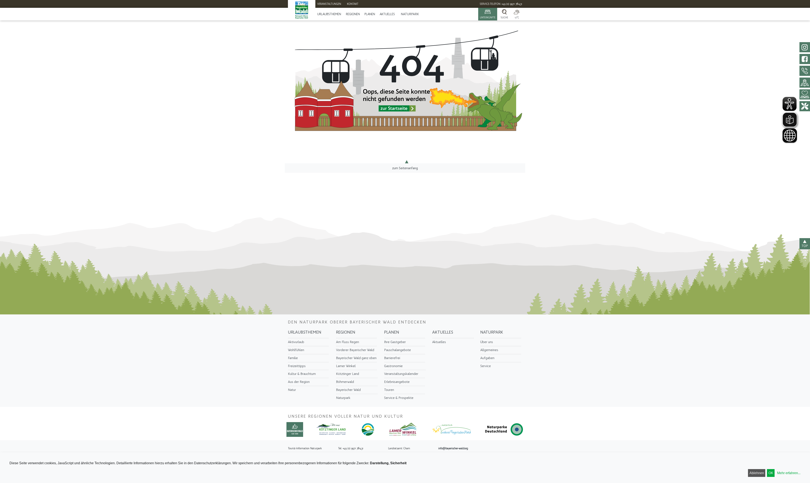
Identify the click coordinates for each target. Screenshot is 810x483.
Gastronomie (393, 366)
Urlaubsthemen (329, 14)
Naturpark (410, 14)
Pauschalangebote (397, 350)
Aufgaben (487, 358)
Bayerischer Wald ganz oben (356, 358)
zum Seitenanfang (405, 168)
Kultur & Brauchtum (302, 374)
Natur (292, 390)
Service (485, 366)
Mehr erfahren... (789, 473)
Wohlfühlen (296, 350)
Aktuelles (387, 14)
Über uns (486, 342)
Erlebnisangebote (397, 382)
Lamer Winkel (346, 366)
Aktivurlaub (296, 342)
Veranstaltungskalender (401, 374)
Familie (293, 358)
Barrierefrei (392, 358)
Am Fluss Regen (347, 342)
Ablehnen (756, 473)
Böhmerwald (345, 382)
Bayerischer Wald (348, 390)
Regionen (353, 14)
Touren (389, 390)
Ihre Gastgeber (395, 342)
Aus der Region (299, 382)
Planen (369, 14)
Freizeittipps (297, 366)
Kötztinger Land (347, 374)
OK (770, 473)
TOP (805, 246)
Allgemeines (489, 350)
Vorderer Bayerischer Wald (355, 350)
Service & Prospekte (398, 398)
